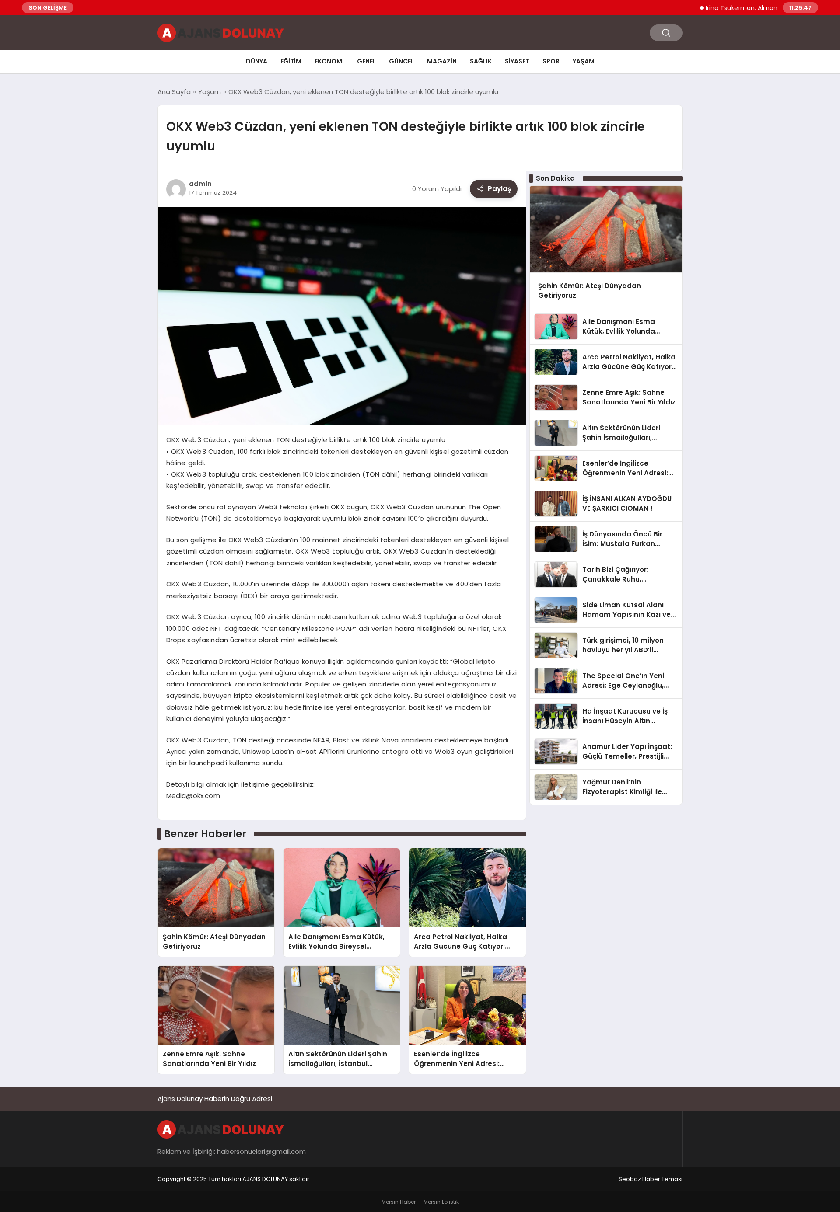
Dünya (256, 61)
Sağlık (481, 61)
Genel (366, 61)
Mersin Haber (399, 1201)
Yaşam (584, 61)
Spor (551, 61)
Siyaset (517, 61)
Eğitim (290, 61)
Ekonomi (329, 61)
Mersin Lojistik (441, 1201)
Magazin (442, 61)
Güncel (401, 61)
